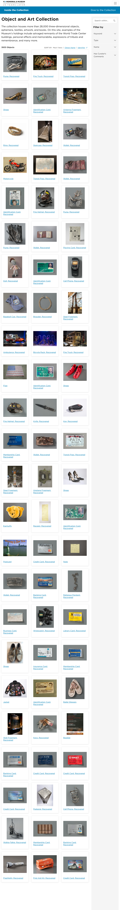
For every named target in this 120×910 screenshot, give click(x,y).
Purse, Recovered (11, 76)
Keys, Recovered (41, 738)
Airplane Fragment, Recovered (42, 491)
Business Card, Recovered (10, 632)
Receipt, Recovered (42, 526)
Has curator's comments (100, 55)
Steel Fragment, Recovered (70, 318)
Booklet (66, 738)
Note (65, 562)
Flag (5, 386)
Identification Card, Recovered (42, 111)
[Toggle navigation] (115, 3)
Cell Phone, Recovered (73, 281)
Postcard (7, 562)
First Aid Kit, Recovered (44, 878)
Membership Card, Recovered (11, 456)
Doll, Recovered (10, 281)
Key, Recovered (70, 421)
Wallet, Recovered (71, 145)
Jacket (6, 702)
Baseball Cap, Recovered (14, 317)
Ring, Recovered (11, 145)
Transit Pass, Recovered (74, 76)
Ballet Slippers (69, 702)
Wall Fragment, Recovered (10, 739)
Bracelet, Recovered (42, 317)
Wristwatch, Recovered (44, 631)
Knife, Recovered (41, 421)
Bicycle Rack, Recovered (44, 352)
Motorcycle (8, 179)
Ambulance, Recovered (14, 352)
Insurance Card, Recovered (40, 667)
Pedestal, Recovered (42, 809)
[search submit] (114, 20)
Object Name (70, 48)
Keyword (98, 34)
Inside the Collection (16, 10)
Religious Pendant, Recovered (72, 596)
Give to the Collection (103, 10)
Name (96, 47)
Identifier (81, 48)
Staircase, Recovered (42, 145)
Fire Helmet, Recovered (44, 212)
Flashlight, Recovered (13, 878)
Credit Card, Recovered (44, 562)
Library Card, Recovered (74, 631)
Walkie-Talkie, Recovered (14, 842)
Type (96, 40)
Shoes (6, 110)
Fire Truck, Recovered (43, 76)
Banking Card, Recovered (39, 596)
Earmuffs (7, 526)
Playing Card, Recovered (74, 248)
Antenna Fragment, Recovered (72, 111)
